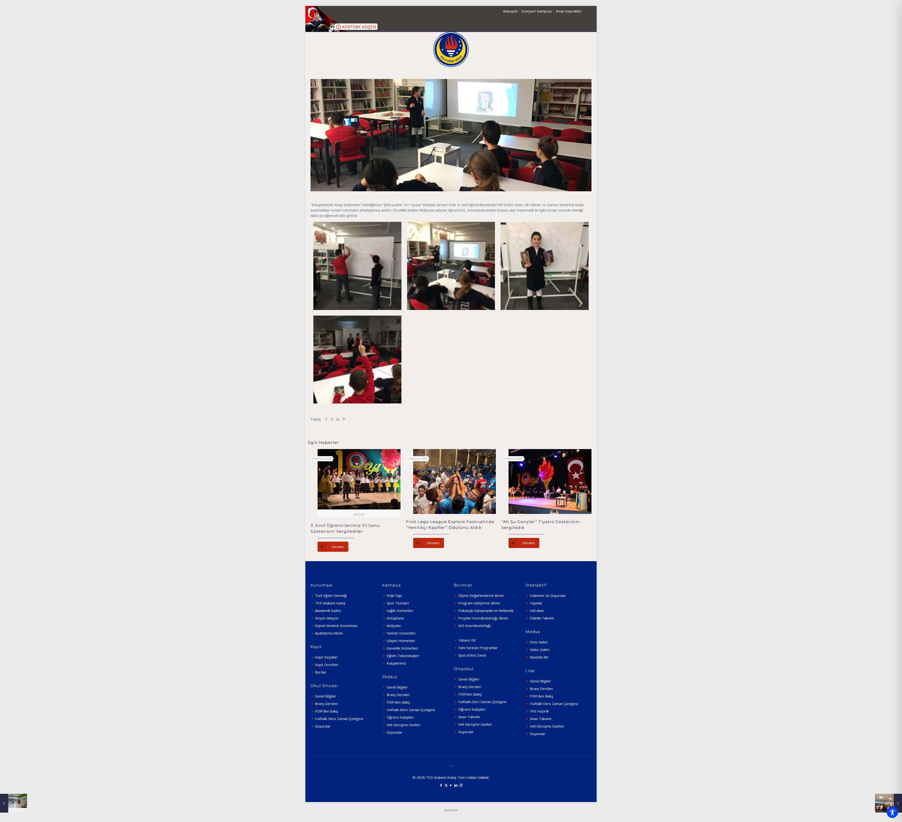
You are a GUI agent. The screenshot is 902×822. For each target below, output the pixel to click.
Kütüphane (395, 618)
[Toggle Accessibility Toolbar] (892, 812)
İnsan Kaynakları (569, 11)
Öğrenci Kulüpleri (400, 717)
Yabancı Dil (466, 640)
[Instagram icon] (461, 785)
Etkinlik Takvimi (542, 618)
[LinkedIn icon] (456, 785)
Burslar (321, 672)
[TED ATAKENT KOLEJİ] (451, 49)
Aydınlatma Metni (329, 633)
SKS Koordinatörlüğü (474, 625)
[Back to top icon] (451, 766)
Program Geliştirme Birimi (479, 603)
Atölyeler (394, 625)
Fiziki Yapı (394, 595)
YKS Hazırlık (539, 711)
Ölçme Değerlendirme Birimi (481, 595)
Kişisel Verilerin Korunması (336, 625)
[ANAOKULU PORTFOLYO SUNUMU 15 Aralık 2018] (13, 803)
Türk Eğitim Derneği (331, 595)
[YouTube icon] (451, 785)
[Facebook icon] (441, 785)
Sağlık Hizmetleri (400, 610)
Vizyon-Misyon (326, 618)
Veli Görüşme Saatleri (547, 726)
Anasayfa (510, 11)
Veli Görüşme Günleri (403, 724)
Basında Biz (539, 657)
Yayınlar (536, 603)
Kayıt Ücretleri (326, 664)
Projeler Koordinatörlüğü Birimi (483, 618)
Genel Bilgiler (325, 696)
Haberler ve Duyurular (548, 595)
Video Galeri (539, 649)
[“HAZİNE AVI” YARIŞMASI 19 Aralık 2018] (888, 803)
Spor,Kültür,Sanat (472, 655)
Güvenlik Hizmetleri (402, 648)
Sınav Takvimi (469, 716)
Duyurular (322, 726)
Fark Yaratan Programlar (478, 647)
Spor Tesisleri (398, 603)
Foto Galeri (539, 642)
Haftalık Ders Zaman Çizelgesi (339, 718)
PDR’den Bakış (398, 702)
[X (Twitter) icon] (446, 785)
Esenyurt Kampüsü (536, 11)
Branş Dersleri (326, 703)
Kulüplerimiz (396, 663)
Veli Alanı (537, 610)
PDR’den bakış (326, 711)
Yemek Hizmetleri (401, 633)
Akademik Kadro (328, 610)
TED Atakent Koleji (330, 603)
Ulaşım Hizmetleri (401, 640)
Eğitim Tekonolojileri (403, 655)
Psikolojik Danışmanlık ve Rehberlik (485, 610)
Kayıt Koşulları (326, 657)
